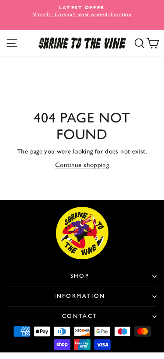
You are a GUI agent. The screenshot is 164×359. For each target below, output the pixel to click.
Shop (79, 275)
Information (79, 296)
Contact (80, 316)
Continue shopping (82, 165)
